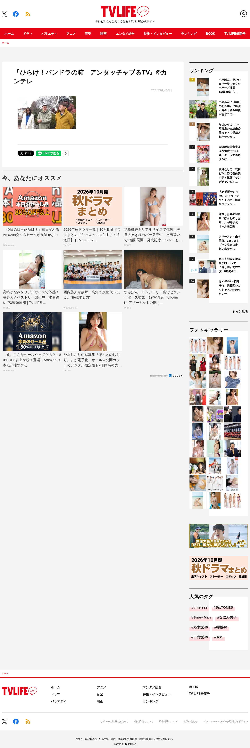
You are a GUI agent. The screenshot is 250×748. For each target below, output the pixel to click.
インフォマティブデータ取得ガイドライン (226, 721)
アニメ (71, 33)
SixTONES (224, 607)
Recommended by (159, 376)
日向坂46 (200, 637)
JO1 (219, 637)
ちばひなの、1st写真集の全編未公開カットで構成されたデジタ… (230, 130)
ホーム (9, 33)
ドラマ (27, 33)
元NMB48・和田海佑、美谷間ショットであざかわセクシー (230, 287)
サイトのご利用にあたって (114, 721)
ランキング (189, 33)
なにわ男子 (228, 617)
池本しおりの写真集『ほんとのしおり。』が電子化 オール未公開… (230, 220)
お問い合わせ (191, 721)
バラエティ (49, 33)
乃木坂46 (200, 627)
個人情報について (143, 721)
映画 (103, 33)
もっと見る (240, 311)
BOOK (210, 33)
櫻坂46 (221, 627)
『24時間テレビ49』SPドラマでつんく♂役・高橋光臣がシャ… (229, 198)
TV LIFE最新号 (235, 33)
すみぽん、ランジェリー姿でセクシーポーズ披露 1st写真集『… (230, 85)
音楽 (88, 33)
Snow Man (202, 617)
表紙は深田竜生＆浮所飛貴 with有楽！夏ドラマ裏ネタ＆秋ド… (230, 153)
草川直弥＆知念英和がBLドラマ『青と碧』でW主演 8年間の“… (230, 265)
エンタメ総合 (125, 33)
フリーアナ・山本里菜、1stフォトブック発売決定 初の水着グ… (230, 242)
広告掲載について (168, 721)
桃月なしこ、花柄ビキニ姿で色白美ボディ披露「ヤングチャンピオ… (230, 175)
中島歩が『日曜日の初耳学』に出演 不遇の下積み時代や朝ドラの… (230, 108)
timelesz (200, 607)
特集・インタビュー (158, 33)
